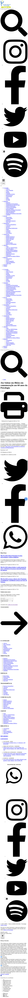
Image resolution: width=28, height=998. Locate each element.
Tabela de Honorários (10, 211)
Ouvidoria (8, 231)
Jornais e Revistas (10, 239)
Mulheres (5, 264)
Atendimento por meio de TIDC (13, 205)
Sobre (7, 246)
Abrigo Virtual (4, 925)
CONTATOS (4, 739)
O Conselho (5, 188)
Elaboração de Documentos (12, 203)
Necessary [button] (3, 955)
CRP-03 (8, 189)
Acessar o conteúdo (5, 974)
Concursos (8, 225)
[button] (1, 975)
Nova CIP (8, 222)
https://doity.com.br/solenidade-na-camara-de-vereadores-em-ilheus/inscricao (13, 447)
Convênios (8, 219)
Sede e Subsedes (9, 190)
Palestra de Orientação (11, 220)
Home (4, 379)
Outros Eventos (9, 242)
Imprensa (8, 241)
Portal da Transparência (11, 224)
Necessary (4, 957)
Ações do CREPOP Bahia (11, 247)
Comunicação (6, 234)
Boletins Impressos (10, 238)
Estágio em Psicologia (10, 206)
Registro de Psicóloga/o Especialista (13, 213)
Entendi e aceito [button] (4, 932)
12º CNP (8, 200)
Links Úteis (8, 263)
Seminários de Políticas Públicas (13, 256)
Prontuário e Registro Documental (13, 209)
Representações (9, 195)
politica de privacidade (13, 604)
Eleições (8, 198)
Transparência (6, 223)
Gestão (7, 191)
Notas (7, 197)
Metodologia (8, 252)
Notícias (8, 235)
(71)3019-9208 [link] (14, 785)
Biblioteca (5, 257)
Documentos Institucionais (11, 228)
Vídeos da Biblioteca (10, 262)
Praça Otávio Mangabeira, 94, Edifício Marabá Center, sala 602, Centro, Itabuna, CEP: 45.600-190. (15, 760)
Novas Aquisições (10, 261)
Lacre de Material (10, 208)
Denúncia (8, 202)
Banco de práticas (10, 249)
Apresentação (9, 258)
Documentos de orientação (11, 251)
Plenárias (8, 192)
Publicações (8, 240)
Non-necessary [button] (4, 964)
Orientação (5, 201)
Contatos (5, 266)
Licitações (8, 230)
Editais (7, 229)
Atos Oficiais (9, 233)
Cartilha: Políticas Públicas (11, 250)
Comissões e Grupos (10, 194)
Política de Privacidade (8, 929)
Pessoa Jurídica (9, 218)
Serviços (5, 216)
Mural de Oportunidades (11, 244)
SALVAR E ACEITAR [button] (6, 973)
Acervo (7, 260)
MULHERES (4, 736)
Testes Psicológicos (10, 212)
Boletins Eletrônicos (10, 236)
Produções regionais (10, 253)
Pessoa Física (9, 217)
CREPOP (5, 245)
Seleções (8, 227)
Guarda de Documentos (11, 207)
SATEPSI (8, 214)
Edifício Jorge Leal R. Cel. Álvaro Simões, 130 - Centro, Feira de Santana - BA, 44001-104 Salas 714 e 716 (15, 749)
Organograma (9, 196)
